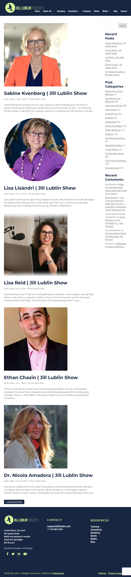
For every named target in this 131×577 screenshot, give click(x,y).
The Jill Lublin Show (37, 99)
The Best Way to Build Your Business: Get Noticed (115, 236)
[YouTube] (25, 553)
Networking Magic (113, 126)
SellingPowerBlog (113, 145)
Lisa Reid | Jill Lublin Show (35, 282)
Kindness (109, 117)
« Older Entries (14, 502)
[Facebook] (7, 553)
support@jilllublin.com (59, 526)
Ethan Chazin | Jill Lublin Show (41, 377)
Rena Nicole (111, 197)
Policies (102, 573)
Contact (124, 11)
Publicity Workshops (115, 138)
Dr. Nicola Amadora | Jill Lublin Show (48, 475)
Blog (115, 11)
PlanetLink (58, 573)
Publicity (109, 134)
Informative (110, 109)
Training (95, 526)
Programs (87, 11)
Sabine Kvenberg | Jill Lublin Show (45, 93)
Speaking (61, 11)
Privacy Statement (117, 573)
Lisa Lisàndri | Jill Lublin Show (40, 188)
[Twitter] (13, 553)
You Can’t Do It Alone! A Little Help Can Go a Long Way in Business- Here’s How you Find (116, 203)
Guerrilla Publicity (113, 105)
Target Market (112, 149)
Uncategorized (112, 167)
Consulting (72, 11)
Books (96, 11)
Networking (110, 122)
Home (37, 11)
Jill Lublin (10, 99)
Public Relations (113, 130)
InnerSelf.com (111, 113)
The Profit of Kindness (115, 160)
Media (105, 11)
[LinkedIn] (19, 553)
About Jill (47, 11)
